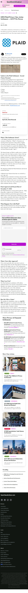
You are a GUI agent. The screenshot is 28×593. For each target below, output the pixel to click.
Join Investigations (4, 538)
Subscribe (14, 244)
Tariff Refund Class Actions (6, 524)
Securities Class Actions (5, 518)
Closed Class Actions (5, 510)
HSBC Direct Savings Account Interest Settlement (13, 474)
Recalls (2, 514)
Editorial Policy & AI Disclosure (7, 558)
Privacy (22, 583)
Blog (2, 532)
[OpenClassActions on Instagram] (11, 500)
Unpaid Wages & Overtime (6, 544)
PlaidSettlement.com (15, 105)
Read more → (10, 334)
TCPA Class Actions (4, 520)
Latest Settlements (4, 508)
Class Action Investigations (11, 484)
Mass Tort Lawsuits (4, 540)
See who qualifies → (14, 327)
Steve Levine (9, 53)
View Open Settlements (19, 5)
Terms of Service (4, 556)
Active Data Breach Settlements (12, 478)
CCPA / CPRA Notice (5, 554)
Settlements (7, 10)
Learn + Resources (4, 536)
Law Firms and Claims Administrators (8, 566)
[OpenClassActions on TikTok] (8, 500)
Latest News (3, 506)
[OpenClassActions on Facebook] (2, 500)
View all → (10, 349)
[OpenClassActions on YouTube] (5, 500)
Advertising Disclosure (5, 560)
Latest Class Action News (10, 481)
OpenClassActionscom (8, 495)
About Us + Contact (4, 550)
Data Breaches (4, 512)
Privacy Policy (3, 552)
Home (2, 10)
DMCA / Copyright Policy (5, 562)
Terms (20, 583)
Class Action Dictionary (9, 487)
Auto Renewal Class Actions (6, 516)
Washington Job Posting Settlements (8, 525)
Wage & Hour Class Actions (6, 522)
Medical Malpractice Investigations (8, 542)
